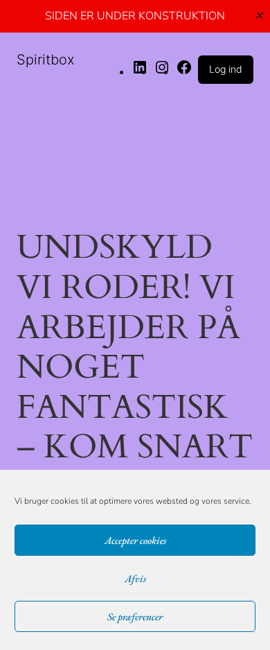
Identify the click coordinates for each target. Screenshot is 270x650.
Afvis (135, 578)
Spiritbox (46, 59)
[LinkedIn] (140, 71)
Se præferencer (135, 616)
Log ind (225, 69)
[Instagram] (162, 71)
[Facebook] (184, 71)
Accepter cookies (135, 540)
